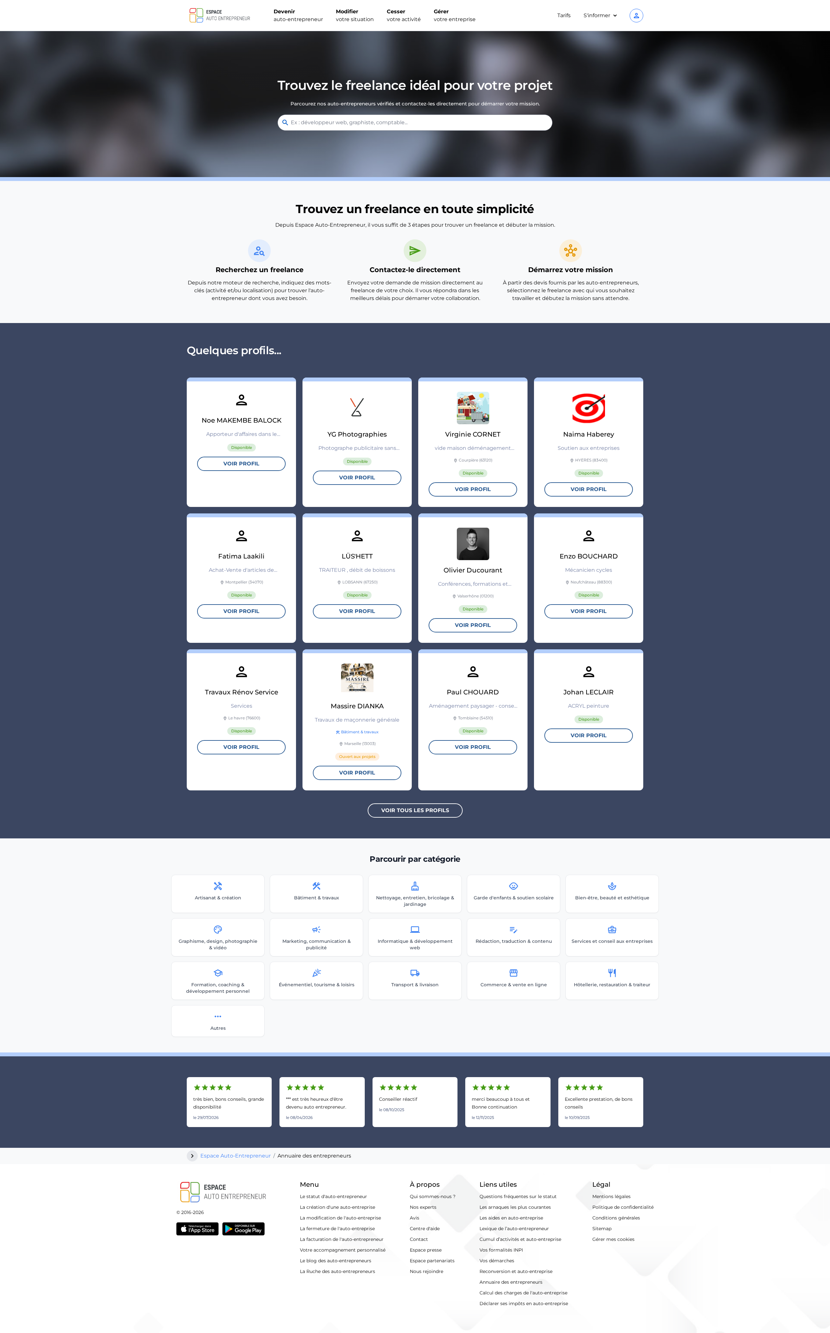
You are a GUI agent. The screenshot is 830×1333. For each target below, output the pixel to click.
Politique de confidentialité (623, 1207)
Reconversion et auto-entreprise (516, 1271)
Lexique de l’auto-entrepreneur (514, 1228)
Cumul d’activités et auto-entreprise (520, 1239)
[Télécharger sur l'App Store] (197, 1228)
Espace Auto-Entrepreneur (235, 1156)
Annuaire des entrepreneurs (511, 1282)
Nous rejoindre (426, 1271)
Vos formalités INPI (501, 1250)
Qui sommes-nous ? (433, 1196)
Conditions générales (616, 1218)
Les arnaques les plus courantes (515, 1207)
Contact (419, 1239)
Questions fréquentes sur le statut (518, 1196)
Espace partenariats (432, 1261)
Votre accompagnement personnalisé (342, 1250)
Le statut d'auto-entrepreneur (333, 1196)
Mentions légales (611, 1196)
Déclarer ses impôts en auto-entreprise (524, 1303)
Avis (414, 1218)
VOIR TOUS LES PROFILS (415, 810)
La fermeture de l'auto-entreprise (337, 1228)
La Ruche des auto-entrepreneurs (337, 1271)
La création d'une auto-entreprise (337, 1207)
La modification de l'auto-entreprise (340, 1218)
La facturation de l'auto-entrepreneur (342, 1239)
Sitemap (601, 1228)
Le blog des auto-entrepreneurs (335, 1261)
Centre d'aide (425, 1228)
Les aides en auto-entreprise (511, 1218)
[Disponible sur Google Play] (243, 1228)
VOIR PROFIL (241, 464)
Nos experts (423, 1207)
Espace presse (426, 1250)
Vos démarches (497, 1261)
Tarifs (564, 15)
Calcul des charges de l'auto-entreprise (523, 1293)
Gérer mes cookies (613, 1239)
